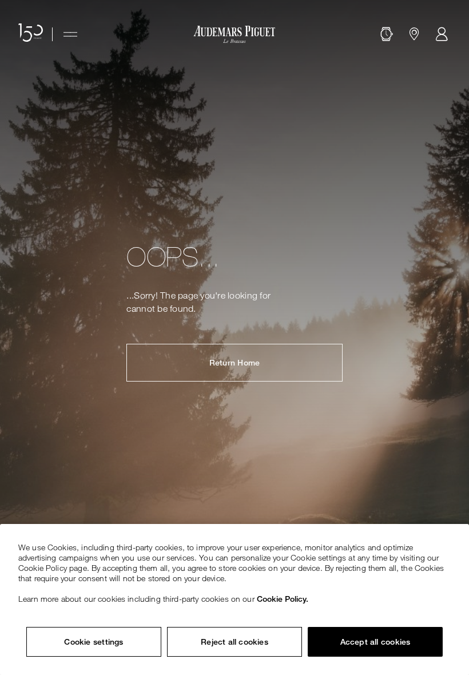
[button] (386, 34)
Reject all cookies (234, 641)
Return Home (234, 362)
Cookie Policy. (282, 598)
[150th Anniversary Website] (30, 34)
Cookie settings (93, 641)
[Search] (386, 34)
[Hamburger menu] (70, 34)
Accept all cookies (375, 641)
